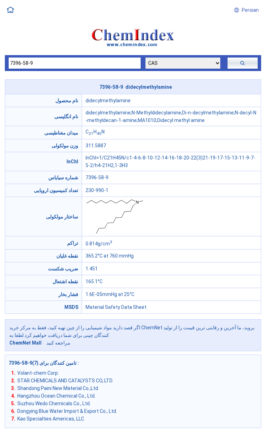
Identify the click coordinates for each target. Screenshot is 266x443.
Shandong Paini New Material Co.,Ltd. (58, 388)
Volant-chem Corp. (38, 373)
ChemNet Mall (25, 343)
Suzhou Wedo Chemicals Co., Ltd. (54, 403)
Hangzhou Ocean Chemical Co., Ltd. (56, 396)
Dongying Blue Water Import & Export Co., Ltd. (67, 411)
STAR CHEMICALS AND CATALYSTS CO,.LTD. (65, 380)
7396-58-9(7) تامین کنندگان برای (43, 363)
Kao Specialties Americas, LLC (50, 419)
